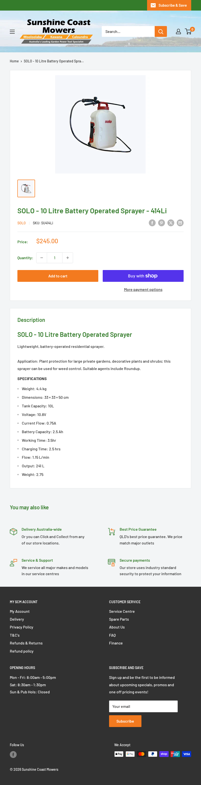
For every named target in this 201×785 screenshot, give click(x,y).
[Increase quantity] (68, 258)
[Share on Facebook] (152, 222)
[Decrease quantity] (42, 258)
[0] (188, 31)
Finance (116, 643)
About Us (117, 627)
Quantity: (25, 257)
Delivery (17, 619)
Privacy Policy (21, 627)
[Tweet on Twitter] (170, 222)
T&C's (15, 635)
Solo (21, 223)
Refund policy (22, 651)
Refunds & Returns (26, 643)
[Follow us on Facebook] (13, 754)
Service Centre (122, 611)
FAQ (112, 635)
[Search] (161, 31)
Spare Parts (119, 619)
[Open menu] (12, 32)
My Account (20, 611)
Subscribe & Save (173, 5)
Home (14, 61)
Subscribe (125, 721)
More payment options (143, 289)
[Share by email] (180, 222)
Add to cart (57, 275)
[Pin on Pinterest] (161, 222)
